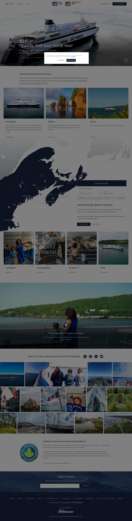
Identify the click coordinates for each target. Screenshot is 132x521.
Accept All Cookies (71, 60)
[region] (66, 58)
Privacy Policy (73, 56)
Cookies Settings (61, 60)
